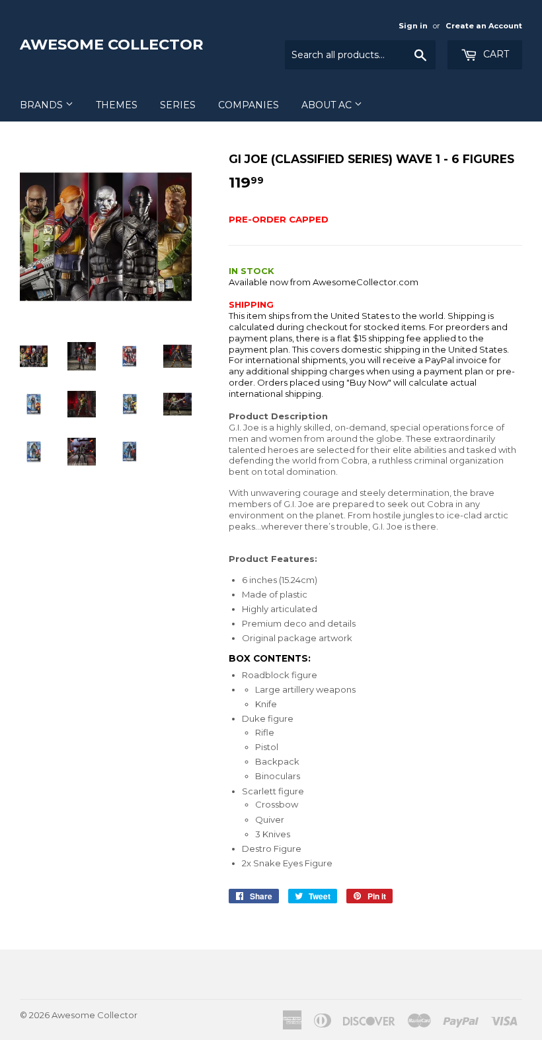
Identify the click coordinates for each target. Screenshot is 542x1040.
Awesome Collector (112, 44)
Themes (116, 105)
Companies (248, 105)
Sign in (413, 25)
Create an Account (483, 25)
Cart (495, 54)
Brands (42, 105)
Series (178, 105)
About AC (327, 105)
